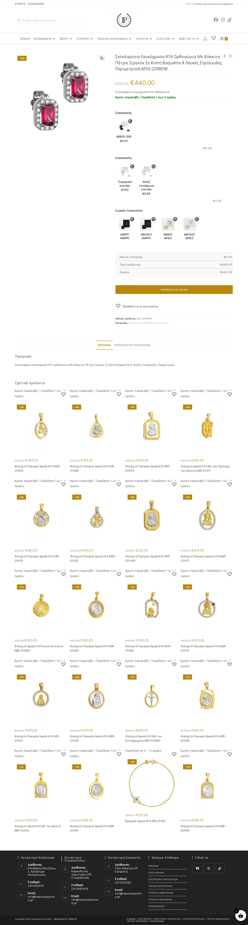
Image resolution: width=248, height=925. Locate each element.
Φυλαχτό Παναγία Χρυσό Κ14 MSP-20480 (148, 648)
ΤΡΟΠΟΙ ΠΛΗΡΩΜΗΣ (160, 899)
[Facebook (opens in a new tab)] (215, 20)
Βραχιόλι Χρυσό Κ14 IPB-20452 (145, 821)
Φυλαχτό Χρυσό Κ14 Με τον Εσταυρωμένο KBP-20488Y (143, 738)
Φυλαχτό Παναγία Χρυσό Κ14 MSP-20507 (204, 558)
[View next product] (230, 55)
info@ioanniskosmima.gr (41, 898)
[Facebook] (198, 868)
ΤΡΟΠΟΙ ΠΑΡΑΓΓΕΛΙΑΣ (161, 892)
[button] (102, 58)
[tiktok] (220, 868)
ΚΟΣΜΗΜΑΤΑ (147, 322)
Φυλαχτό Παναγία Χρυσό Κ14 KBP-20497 (92, 828)
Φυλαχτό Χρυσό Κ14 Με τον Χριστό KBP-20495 (38, 828)
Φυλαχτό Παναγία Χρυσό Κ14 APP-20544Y (147, 558)
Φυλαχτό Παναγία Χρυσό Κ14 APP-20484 (203, 738)
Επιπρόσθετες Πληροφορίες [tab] (132, 345)
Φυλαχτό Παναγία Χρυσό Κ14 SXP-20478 (37, 558)
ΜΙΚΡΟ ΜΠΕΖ (168, 236)
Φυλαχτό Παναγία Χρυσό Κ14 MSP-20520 (93, 558)
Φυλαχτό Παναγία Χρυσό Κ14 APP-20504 (147, 468)
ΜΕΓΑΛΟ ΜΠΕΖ (189, 236)
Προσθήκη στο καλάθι (174, 289)
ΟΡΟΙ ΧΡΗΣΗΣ (156, 872)
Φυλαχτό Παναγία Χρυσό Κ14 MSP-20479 (204, 648)
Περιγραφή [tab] (104, 345)
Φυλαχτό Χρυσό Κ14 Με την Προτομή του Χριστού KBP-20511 (205, 468)
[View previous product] (224, 55)
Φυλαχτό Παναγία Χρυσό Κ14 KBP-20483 (92, 648)
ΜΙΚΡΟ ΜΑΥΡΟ (124, 236)
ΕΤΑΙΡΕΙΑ (20, 3)
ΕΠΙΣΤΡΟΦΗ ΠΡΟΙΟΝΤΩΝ (163, 879)
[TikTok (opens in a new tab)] (229, 20)
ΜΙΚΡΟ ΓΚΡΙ (124, 139)
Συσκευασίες (123, 113)
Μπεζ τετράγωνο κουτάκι (146, 187)
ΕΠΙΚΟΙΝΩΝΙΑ (36, 3)
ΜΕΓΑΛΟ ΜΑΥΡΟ (146, 236)
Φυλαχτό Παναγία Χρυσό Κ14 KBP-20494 (203, 828)
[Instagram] (209, 868)
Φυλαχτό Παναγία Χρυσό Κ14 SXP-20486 (92, 468)
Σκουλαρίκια (162, 322)
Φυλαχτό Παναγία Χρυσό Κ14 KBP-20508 (92, 738)
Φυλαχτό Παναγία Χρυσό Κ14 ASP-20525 (37, 738)
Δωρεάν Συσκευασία (129, 210)
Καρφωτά (134, 322)
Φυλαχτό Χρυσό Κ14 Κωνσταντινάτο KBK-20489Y (39, 648)
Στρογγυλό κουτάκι (125, 186)
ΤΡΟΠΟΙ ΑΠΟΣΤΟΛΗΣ (160, 885)
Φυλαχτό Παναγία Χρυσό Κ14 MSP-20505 (37, 468)
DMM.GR (72, 918)
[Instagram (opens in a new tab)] (222, 20)
